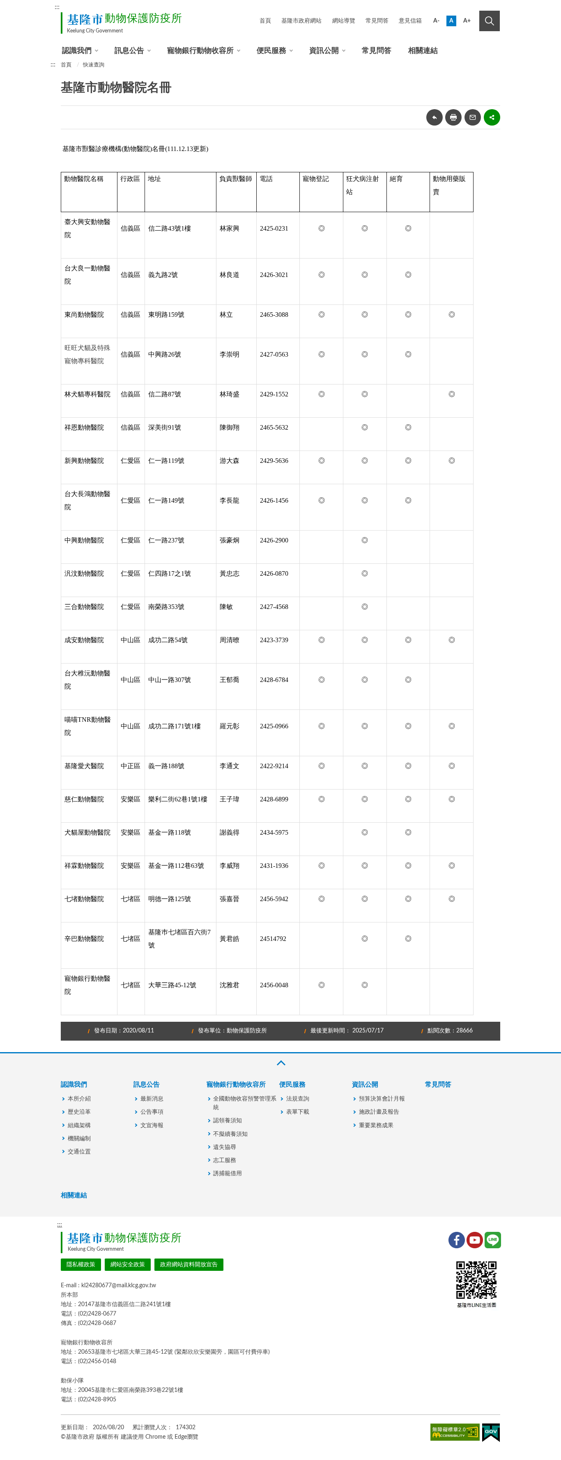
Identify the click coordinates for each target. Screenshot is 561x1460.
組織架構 (79, 1125)
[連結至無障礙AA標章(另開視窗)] (455, 1433)
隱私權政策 (81, 1265)
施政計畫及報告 (379, 1112)
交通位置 (79, 1152)
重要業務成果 (376, 1125)
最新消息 (151, 1099)
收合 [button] (280, 1063)
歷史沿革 (79, 1112)
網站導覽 (343, 21)
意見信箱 (410, 21)
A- (436, 21)
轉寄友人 (472, 117)
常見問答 (377, 21)
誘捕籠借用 (227, 1173)
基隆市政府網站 (301, 21)
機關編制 (79, 1139)
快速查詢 (93, 65)
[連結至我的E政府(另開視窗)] (491, 1434)
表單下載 (297, 1112)
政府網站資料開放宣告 (189, 1265)
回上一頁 (434, 117)
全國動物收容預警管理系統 (244, 1103)
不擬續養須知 (230, 1134)
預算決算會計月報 (382, 1099)
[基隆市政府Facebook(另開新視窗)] (456, 1239)
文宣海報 (151, 1125)
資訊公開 (324, 51)
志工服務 (224, 1160)
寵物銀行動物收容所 (200, 51)
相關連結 (423, 51)
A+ (467, 21)
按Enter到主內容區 (472, 8)
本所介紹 (79, 1099)
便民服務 (271, 51)
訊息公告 (129, 51)
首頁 (265, 21)
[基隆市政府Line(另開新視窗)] (492, 1239)
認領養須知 (227, 1121)
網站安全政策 (127, 1265)
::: (57, 7)
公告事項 (151, 1112)
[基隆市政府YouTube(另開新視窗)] (474, 1239)
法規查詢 (297, 1099)
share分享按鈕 (492, 117)
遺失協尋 (224, 1147)
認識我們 (77, 51)
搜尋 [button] (489, 21)
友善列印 (453, 117)
